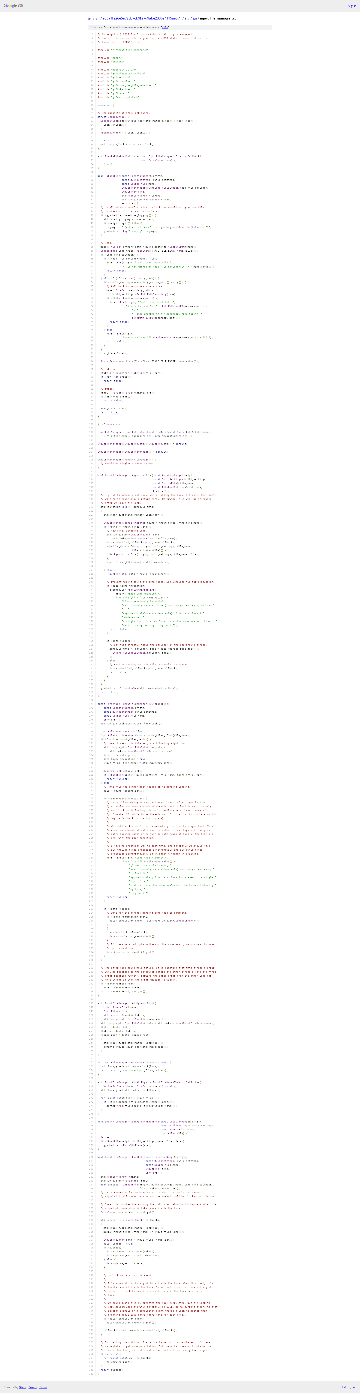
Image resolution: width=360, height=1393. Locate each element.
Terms (43, 1387)
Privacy (32, 1387)
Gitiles (22, 1387)
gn (90, 18)
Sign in (352, 6)
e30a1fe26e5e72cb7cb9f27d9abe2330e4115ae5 (140, 18)
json (353, 1387)
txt (344, 1387)
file (165, 27)
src (187, 18)
